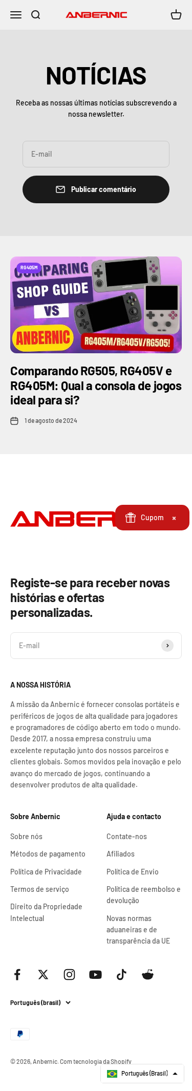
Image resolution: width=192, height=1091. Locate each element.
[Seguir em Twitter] (43, 974)
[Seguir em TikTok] (122, 974)
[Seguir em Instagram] (69, 974)
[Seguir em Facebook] (17, 974)
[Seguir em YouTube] (95, 974)
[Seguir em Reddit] (148, 974)
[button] (142, 1073)
